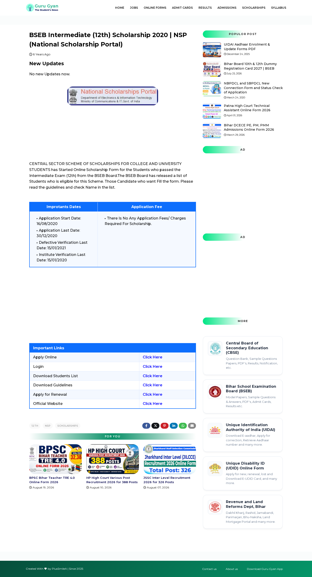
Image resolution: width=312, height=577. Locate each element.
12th (35, 425)
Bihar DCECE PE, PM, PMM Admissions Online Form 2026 (249, 127)
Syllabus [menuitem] (278, 7)
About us (232, 569)
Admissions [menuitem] (226, 7)
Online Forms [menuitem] (155, 7)
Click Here (152, 357)
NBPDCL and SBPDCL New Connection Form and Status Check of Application (253, 87)
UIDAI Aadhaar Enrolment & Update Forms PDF (247, 46)
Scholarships (67, 425)
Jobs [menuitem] (134, 7)
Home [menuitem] (119, 7)
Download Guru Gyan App (265, 569)
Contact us (209, 569)
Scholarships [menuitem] (253, 7)
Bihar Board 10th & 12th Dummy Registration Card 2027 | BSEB (250, 66)
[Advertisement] (112, 305)
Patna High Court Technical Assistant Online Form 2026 (247, 108)
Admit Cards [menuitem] (182, 7)
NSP (47, 425)
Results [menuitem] (205, 7)
